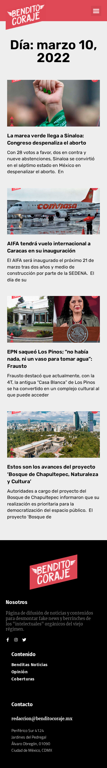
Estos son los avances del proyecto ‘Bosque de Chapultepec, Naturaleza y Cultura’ (52, 474)
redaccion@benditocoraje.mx (41, 718)
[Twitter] (24, 640)
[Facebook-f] (8, 640)
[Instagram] (16, 640)
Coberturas (23, 679)
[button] (96, 11)
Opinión (19, 672)
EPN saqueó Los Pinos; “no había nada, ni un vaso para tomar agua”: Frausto (49, 359)
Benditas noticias (29, 665)
